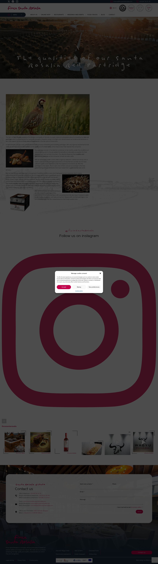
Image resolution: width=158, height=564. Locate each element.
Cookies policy (79, 291)
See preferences (94, 287)
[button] (100, 273)
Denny (79, 287)
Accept (64, 287)
